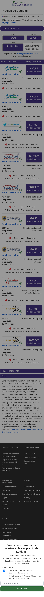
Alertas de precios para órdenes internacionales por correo (21, 571)
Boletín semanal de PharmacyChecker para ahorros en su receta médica (25, 577)
